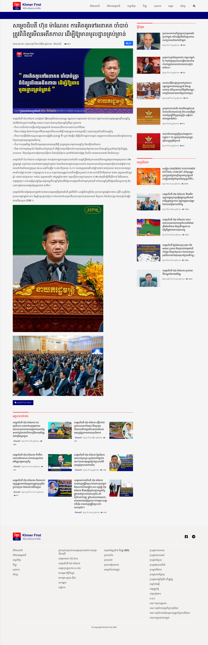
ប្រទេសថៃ (108, 559)
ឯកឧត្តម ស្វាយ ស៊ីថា (67, 577)
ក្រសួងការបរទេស (157, 550)
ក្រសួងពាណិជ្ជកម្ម (157, 574)
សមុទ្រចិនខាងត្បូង (112, 569)
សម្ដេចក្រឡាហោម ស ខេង (69, 568)
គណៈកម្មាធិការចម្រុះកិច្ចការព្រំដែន (164, 608)
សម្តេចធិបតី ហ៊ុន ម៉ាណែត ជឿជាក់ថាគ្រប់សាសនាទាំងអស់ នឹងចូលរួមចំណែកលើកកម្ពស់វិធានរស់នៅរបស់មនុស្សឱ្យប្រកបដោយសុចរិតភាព (89, 427)
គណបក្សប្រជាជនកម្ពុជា (160, 617)
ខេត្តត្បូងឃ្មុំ (154, 588)
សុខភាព (157, 6)
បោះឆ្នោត (62, 582)
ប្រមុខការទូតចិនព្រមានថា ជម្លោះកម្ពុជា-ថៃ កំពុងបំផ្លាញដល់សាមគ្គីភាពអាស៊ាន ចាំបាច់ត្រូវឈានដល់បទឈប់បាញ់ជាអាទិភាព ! (178, 62)
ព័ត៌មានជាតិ (95, 6)
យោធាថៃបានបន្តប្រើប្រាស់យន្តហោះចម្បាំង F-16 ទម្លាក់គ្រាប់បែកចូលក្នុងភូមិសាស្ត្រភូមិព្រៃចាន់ (177, 137)
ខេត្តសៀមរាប (155, 593)
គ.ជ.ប (152, 598)
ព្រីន (129, 43)
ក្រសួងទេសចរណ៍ (157, 555)
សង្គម (170, 6)
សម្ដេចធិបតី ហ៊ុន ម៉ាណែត (23, 402)
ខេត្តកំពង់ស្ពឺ (155, 584)
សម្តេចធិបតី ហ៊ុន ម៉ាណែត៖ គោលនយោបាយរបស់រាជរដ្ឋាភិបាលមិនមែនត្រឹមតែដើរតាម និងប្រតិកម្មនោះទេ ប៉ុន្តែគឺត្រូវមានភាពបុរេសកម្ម (178, 224)
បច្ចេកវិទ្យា (131, 6)
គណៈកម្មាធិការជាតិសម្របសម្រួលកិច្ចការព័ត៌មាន (170, 612)
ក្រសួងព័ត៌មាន (156, 569)
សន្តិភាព (62, 587)
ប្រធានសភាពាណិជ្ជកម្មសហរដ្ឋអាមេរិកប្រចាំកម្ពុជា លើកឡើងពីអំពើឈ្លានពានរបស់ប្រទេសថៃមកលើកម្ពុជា (178, 37)
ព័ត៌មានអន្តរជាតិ (113, 6)
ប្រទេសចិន (108, 555)
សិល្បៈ (183, 6)
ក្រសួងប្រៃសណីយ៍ (157, 564)
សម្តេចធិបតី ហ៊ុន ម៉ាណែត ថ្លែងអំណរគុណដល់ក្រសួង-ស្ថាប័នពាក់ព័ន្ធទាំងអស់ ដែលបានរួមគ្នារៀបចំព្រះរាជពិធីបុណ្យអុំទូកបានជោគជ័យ (89, 459)
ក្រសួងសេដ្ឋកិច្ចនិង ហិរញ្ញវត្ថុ (161, 579)
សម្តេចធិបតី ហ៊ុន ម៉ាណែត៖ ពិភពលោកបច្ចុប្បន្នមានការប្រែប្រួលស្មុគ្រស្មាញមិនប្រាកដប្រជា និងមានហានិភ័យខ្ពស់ (29, 484)
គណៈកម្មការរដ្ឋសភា (158, 603)
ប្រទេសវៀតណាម (111, 564)
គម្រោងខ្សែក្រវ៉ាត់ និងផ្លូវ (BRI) (116, 550)
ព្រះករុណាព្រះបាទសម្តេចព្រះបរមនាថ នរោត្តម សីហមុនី (77, 552)
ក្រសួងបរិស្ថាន (156, 559)
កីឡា (145, 6)
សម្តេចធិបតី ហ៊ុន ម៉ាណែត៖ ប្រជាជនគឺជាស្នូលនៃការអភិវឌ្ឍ (177, 272)
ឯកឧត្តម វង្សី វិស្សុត (66, 572)
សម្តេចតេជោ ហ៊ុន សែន (68, 558)
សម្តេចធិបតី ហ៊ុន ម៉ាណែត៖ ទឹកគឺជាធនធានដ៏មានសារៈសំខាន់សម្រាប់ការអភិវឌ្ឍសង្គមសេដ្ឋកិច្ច (28, 458)
